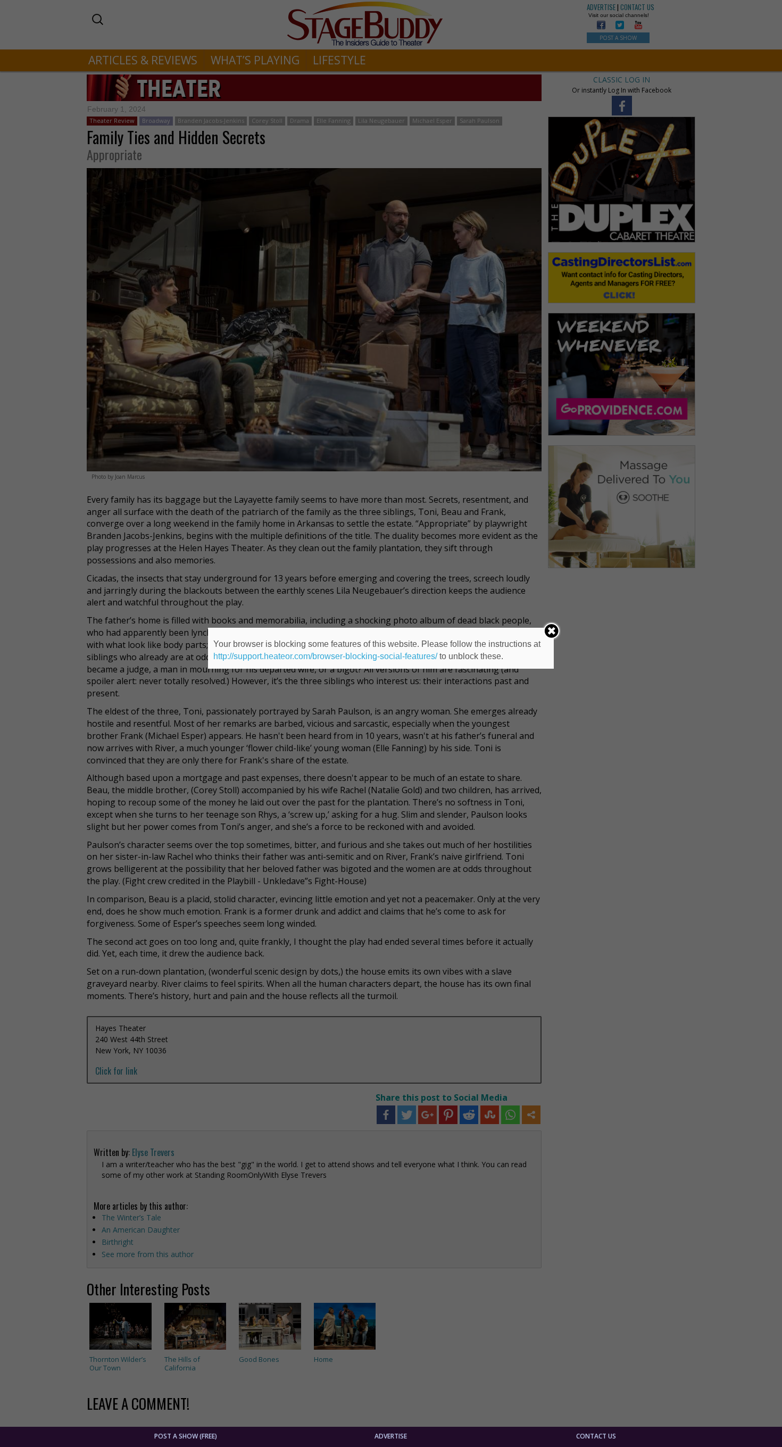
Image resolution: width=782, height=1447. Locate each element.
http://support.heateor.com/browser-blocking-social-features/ (325, 656)
